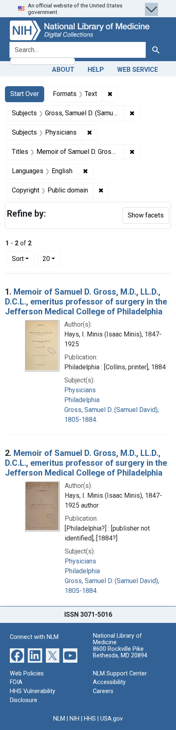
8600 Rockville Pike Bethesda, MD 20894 (120, 652)
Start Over (24, 94)
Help (96, 69)
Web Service (137, 69)
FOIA (16, 682)
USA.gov (111, 718)
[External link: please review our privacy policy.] (17, 655)
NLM (59, 718)
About (63, 69)
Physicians (80, 390)
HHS (90, 718)
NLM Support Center (120, 673)
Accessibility (109, 682)
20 (51, 258)
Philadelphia (81, 400)
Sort (18, 259)
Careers (103, 691)
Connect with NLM (34, 637)
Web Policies (27, 673)
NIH (74, 718)
